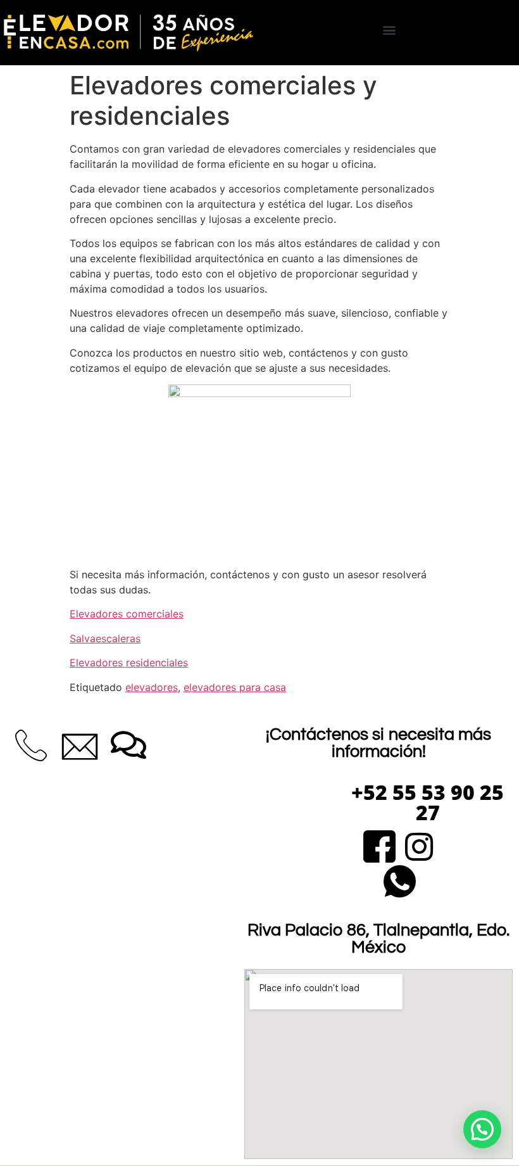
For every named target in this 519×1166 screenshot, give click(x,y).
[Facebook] (379, 844)
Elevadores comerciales (127, 613)
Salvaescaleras (105, 638)
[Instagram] (419, 844)
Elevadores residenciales (129, 662)
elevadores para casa (235, 687)
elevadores (151, 687)
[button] (389, 29)
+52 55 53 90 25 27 (427, 802)
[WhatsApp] (399, 879)
